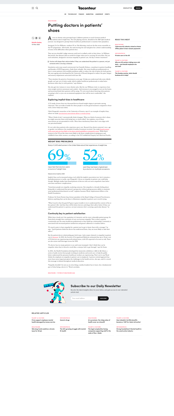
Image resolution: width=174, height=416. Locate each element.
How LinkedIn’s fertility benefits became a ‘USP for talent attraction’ (128, 321)
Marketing (90, 14)
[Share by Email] (39, 38)
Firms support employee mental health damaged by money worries (43, 321)
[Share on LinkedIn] (36, 38)
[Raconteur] (87, 8)
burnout (55, 237)
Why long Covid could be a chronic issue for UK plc (43, 330)
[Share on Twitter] (33, 38)
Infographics (120, 53)
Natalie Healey (37, 42)
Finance (81, 14)
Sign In (138, 8)
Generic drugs (65, 320)
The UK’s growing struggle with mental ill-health (73, 330)
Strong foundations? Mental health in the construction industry (128, 330)
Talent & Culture (121, 60)
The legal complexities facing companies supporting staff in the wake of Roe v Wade (99, 331)
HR (65, 14)
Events (107, 14)
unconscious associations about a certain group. (74, 113)
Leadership (99, 14)
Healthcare (52, 20)
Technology (72, 14)
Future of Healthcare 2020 (66, 273)
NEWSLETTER (127, 8)
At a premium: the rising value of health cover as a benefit (99, 321)
